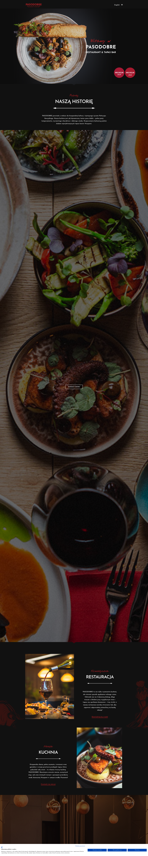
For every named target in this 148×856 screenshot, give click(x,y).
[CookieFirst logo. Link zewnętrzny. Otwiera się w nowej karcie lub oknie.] (2, 847)
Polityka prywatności (80, 846)
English (117, 5)
